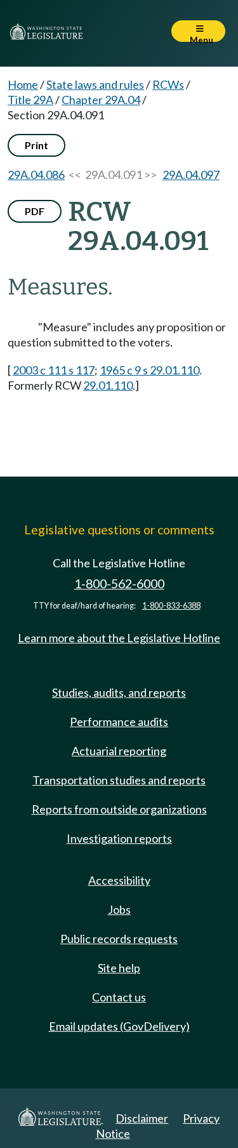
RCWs (168, 84)
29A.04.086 (36, 174)
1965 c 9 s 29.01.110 (149, 370)
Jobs (119, 909)
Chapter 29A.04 (101, 100)
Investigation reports (119, 838)
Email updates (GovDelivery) (119, 1026)
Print (36, 145)
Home (23, 84)
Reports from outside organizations (119, 809)
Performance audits (119, 722)
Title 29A (30, 100)
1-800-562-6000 (119, 583)
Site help (119, 968)
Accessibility (119, 880)
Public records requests (119, 939)
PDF (34, 211)
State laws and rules (95, 84)
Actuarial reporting (119, 751)
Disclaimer (142, 1118)
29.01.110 (108, 385)
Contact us (119, 997)
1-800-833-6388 (171, 605)
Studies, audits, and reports (119, 692)
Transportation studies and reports (119, 780)
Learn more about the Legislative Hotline (119, 638)
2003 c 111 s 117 (54, 370)
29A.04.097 (191, 174)
